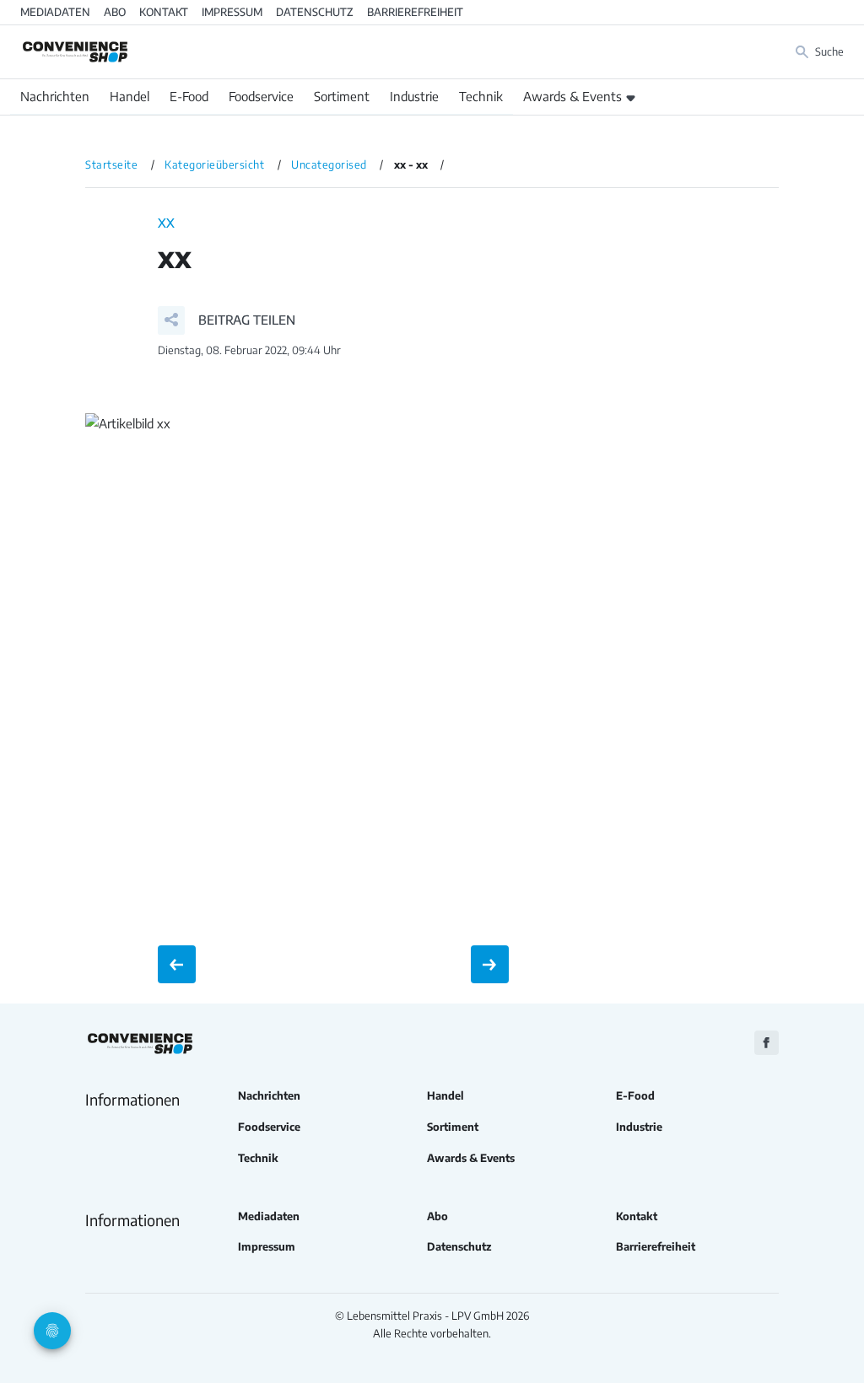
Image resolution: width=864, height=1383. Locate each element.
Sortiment (342, 96)
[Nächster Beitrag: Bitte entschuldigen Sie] (490, 964)
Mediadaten (55, 12)
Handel (129, 96)
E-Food (189, 96)
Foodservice (261, 96)
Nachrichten (54, 96)
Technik (481, 96)
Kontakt (163, 12)
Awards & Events (572, 96)
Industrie (414, 96)
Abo (115, 12)
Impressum (232, 12)
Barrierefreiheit (415, 12)
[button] (226, 320)
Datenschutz (315, 12)
